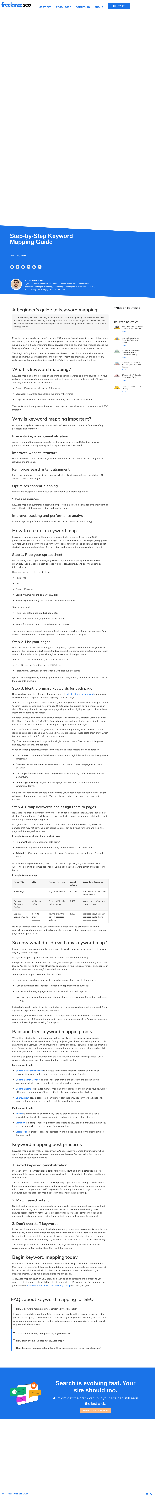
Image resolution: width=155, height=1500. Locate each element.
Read (123, 331)
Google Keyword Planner (29, 1070)
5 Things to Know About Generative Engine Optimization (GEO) (131, 352)
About (99, 7)
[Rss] (151, 1494)
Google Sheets (23, 1088)
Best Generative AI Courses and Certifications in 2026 (132, 327)
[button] (12, 267)
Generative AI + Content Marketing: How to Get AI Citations (131, 365)
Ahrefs (19, 1113)
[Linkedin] (147, 1494)
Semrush (20, 1122)
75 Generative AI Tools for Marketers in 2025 (131, 376)
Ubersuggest (22, 1097)
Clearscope (21, 1131)
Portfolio (83, 7)
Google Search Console (28, 1079)
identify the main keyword (80, 694)
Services (45, 7)
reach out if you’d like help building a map (49, 1285)
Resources (63, 7)
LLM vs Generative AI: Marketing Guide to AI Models (130, 340)
